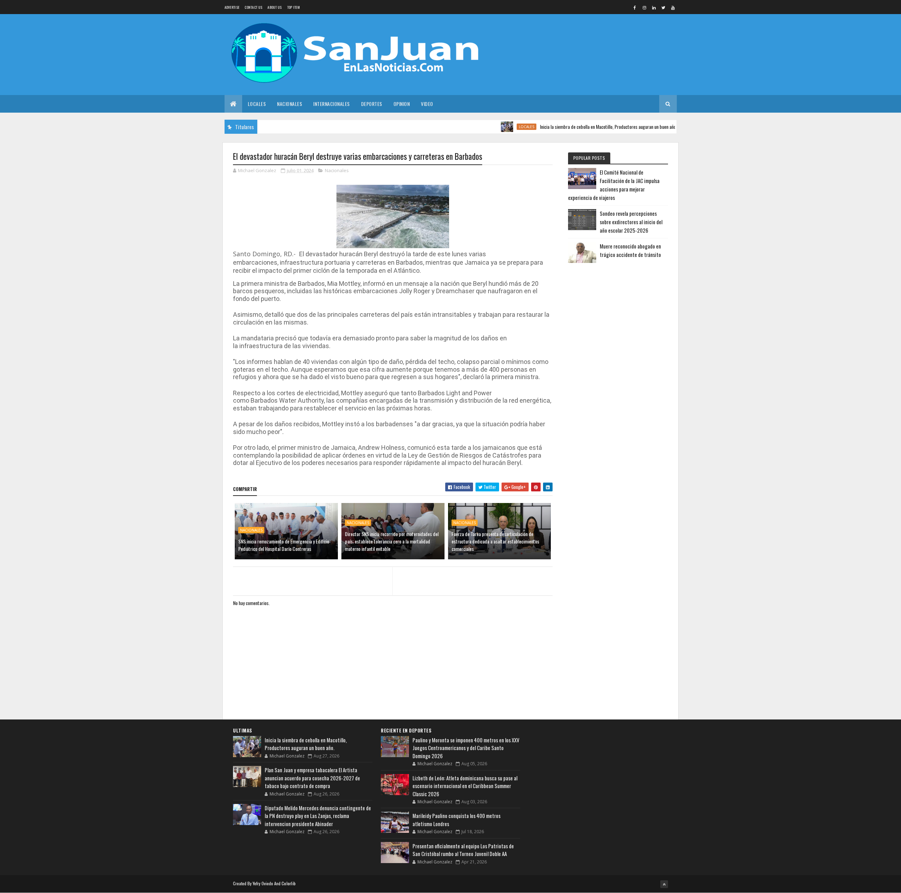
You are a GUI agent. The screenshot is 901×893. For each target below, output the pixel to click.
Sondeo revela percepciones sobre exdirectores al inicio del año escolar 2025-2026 (631, 221)
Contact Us (253, 7)
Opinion (401, 103)
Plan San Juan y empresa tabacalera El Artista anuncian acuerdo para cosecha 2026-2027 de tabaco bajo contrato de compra (312, 778)
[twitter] (663, 7)
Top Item (293, 7)
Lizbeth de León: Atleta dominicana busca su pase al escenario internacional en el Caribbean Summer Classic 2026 (464, 786)
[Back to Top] (664, 884)
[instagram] (644, 7)
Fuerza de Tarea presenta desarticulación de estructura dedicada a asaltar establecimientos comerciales (495, 541)
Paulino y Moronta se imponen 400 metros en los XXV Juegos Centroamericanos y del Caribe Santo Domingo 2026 (465, 748)
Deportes (371, 103)
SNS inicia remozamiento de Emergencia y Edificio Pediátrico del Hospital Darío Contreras (283, 544)
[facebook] (635, 7)
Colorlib (289, 883)
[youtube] (673, 7)
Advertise (232, 7)
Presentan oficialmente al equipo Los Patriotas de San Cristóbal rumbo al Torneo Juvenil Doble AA (463, 850)
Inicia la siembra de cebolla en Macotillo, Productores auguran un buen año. (588, 126)
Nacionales (289, 103)
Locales (257, 103)
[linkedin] (654, 7)
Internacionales (331, 103)
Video (427, 103)
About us (274, 7)
